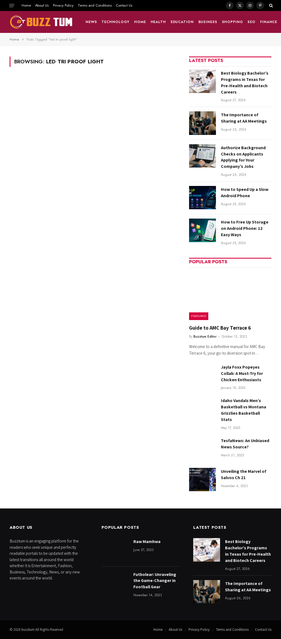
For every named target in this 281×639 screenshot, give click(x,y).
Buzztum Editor (205, 336)
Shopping (232, 21)
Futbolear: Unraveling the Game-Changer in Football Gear (154, 581)
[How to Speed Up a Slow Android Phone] (202, 197)
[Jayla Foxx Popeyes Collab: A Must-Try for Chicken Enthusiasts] (202, 375)
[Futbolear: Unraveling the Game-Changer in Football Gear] (115, 582)
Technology (116, 21)
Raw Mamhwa (147, 541)
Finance (268, 21)
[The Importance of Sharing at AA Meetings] (202, 123)
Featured (198, 316)
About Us (42, 5)
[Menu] (11, 5)
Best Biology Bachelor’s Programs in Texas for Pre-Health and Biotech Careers (244, 82)
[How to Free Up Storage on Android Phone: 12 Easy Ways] (202, 230)
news (91, 21)
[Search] (270, 5)
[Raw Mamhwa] (115, 549)
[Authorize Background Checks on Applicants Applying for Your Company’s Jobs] (202, 156)
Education (182, 21)
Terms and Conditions (95, 5)
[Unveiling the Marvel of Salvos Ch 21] (202, 479)
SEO (251, 21)
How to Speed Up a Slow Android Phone (244, 192)
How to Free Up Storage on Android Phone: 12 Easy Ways (244, 228)
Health (158, 21)
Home (26, 5)
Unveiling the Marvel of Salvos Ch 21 (243, 474)
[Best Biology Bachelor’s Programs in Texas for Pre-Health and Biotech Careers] (202, 81)
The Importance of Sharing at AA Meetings (244, 118)
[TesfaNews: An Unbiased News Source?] (202, 448)
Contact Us (124, 5)
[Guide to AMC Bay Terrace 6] (230, 295)
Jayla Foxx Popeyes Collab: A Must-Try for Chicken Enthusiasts (242, 373)
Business (207, 21)
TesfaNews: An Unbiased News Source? (245, 444)
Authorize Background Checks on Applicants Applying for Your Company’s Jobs (243, 157)
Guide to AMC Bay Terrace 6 (220, 327)
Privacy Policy (63, 5)
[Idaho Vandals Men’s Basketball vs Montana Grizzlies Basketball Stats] (202, 408)
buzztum (28, 629)
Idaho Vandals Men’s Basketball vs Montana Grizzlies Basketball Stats (243, 410)
